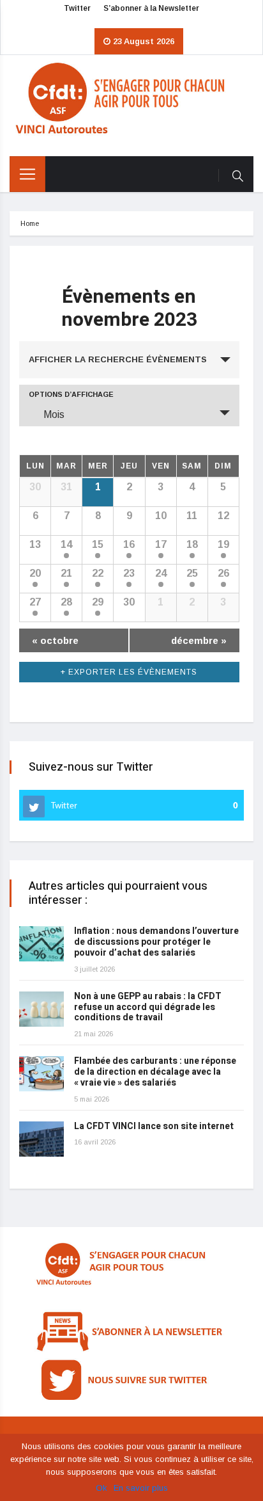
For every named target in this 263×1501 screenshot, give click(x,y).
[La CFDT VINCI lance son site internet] (41, 1139)
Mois (53, 414)
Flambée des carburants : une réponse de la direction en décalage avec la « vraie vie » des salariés (155, 1071)
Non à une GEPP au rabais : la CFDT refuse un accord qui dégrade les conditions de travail (148, 1007)
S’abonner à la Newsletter (151, 8)
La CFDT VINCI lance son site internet (154, 1126)
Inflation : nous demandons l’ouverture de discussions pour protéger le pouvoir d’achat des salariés (156, 941)
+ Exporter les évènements (129, 672)
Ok (101, 1488)
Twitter (77, 8)
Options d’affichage (71, 394)
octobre (55, 640)
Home (29, 223)
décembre (199, 640)
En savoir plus (141, 1488)
